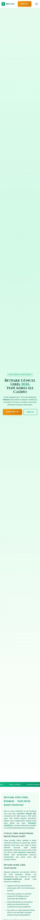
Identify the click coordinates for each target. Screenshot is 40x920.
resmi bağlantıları (19, 852)
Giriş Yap (24, 4)
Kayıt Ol (30, 412)
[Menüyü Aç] (36, 4)
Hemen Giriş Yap (12, 412)
